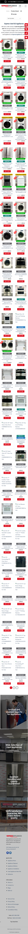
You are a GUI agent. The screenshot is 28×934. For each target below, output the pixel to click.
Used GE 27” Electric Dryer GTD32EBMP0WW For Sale (7, 599)
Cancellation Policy (12, 910)
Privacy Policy (11, 902)
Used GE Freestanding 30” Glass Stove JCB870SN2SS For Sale (20, 678)
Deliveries (10, 874)
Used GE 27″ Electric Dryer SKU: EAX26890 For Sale (20, 191)
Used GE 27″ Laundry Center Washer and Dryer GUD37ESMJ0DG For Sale (7, 192)
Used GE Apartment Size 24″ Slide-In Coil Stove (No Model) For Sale (7, 330)
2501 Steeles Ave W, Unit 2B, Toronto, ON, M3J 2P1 (12, 848)
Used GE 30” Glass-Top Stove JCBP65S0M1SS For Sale (21, 467)
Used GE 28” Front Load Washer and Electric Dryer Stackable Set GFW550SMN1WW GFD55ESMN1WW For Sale (20, 136)
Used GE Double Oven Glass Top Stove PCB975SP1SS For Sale (21, 386)
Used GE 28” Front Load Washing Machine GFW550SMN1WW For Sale (7, 247)
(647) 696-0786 (15, 915)
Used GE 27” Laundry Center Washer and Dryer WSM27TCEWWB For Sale (7, 494)
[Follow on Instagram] (10, 852)
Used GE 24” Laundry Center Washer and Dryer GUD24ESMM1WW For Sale (7, 386)
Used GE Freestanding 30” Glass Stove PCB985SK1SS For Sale (7, 574)
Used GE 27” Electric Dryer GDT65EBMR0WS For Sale (7, 108)
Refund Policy (11, 907)
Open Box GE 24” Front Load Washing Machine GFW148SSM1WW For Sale (21, 109)
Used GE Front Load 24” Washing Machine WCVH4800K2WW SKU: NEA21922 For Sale (7, 275)
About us (10, 882)
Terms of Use (11, 899)
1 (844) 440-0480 (16, 918)
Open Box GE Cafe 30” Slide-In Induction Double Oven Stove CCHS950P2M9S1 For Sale (7, 219)
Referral (10, 891)
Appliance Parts (12, 861)
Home (7, 11)
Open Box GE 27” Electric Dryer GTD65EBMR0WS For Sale (7, 82)
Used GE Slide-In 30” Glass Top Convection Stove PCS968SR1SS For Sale (7, 413)
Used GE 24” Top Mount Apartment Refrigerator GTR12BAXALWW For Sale (21, 652)
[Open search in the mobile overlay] (22, 6)
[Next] (17, 687)
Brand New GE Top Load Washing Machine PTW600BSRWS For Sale (21, 330)
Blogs (9, 888)
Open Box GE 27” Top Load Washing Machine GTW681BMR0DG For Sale (20, 56)
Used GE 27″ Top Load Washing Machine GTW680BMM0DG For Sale (21, 574)
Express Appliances (17, 35)
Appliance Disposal (12, 863)
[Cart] (20, 6)
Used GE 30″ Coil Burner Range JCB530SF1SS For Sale (21, 599)
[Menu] (25, 6)
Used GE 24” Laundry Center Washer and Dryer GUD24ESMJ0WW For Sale (21, 357)
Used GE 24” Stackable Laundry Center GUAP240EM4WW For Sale (7, 547)
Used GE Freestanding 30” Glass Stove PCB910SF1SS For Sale (21, 494)
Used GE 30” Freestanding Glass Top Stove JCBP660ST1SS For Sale (7, 302)
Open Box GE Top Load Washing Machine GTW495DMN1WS (21, 441)
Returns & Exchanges (13, 904)
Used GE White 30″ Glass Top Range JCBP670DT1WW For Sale (7, 521)
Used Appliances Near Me (14, 872)
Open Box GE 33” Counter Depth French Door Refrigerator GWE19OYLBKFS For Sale (7, 165)
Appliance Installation (13, 869)
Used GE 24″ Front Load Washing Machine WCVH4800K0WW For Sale (21, 219)
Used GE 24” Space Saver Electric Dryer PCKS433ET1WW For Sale (7, 678)
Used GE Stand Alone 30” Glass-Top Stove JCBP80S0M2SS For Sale (7, 468)
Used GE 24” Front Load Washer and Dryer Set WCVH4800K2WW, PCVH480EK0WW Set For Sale (7, 358)
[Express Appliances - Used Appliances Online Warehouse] (9, 6)
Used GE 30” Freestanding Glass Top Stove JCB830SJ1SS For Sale (21, 275)
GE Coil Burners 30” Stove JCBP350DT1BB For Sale (20, 520)
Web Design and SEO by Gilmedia (14, 929)
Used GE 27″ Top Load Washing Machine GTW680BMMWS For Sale (7, 652)
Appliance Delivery (12, 866)
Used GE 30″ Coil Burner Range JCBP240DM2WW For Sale (7, 625)
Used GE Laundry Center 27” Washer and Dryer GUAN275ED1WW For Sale (21, 547)
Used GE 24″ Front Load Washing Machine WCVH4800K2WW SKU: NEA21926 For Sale (21, 247)
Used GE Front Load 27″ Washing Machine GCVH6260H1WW (21, 625)
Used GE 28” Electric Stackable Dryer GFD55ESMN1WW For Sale (7, 135)
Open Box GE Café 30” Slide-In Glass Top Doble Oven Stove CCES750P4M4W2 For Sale (21, 303)
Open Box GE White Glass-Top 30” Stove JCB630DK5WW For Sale (20, 413)
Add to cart (7, 61)
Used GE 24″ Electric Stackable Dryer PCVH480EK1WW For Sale (7, 56)
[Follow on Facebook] (7, 852)
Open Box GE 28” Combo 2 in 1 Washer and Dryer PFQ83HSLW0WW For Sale (21, 82)
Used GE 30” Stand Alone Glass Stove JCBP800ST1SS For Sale (7, 439)
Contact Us (11, 885)
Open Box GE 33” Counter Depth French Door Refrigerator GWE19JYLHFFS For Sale (21, 165)
